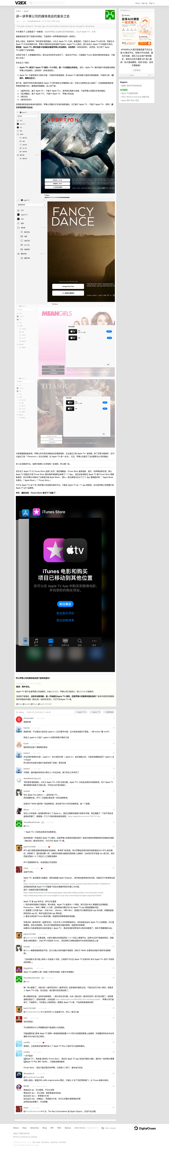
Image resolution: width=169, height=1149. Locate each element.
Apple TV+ (81, 712)
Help (24, 1127)
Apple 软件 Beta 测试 (130, 100)
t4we (20, 704)
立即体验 (136, 70)
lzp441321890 (46, 704)
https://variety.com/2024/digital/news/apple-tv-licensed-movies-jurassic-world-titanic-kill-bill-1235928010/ (67, 883)
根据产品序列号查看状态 (131, 85)
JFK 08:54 (62, 1142)
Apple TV (96, 712)
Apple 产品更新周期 (129, 93)
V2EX (18, 11)
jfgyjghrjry (28, 968)
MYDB (26, 1086)
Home (137, 3)
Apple (26, 11)
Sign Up (144, 3)
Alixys (35, 704)
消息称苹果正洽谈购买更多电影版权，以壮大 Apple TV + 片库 (69, 31)
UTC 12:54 (36, 1142)
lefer (25, 1018)
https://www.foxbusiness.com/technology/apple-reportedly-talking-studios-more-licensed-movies (63, 892)
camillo (27, 1042)
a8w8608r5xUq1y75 (32, 778)
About (16, 1127)
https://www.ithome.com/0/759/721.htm (84, 816)
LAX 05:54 (54, 1142)
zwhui (132, 75)
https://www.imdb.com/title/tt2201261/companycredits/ (77, 999)
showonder (29, 718)
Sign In (151, 3)
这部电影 (54, 691)
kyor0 (26, 743)
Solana (68, 1127)
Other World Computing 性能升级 (135, 96)
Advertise (34, 1127)
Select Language (110, 1128)
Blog (45, 1127)
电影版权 (110, 712)
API (51, 1127)
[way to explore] (21, 3)
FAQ (59, 1127)
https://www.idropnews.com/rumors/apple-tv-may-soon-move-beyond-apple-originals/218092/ (62, 895)
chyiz (26, 868)
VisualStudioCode (34, 21)
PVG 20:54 (45, 1142)
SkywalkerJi (29, 1073)
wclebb (27, 704)
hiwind (27, 728)
